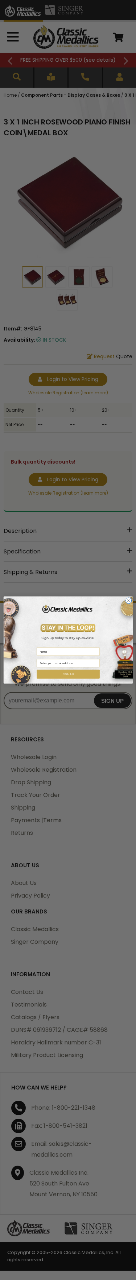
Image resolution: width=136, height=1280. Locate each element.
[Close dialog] (128, 601)
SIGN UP (68, 674)
